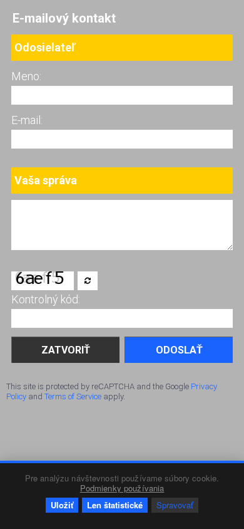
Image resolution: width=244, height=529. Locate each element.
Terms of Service (72, 396)
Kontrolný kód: (45, 299)
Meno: (26, 76)
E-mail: (27, 120)
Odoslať (179, 350)
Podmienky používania (122, 488)
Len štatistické (115, 505)
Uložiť (62, 505)
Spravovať (174, 505)
